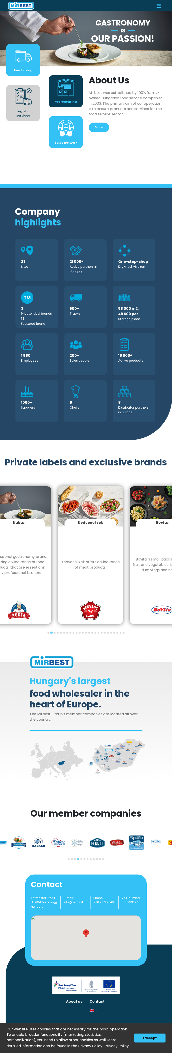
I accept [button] (150, 1038)
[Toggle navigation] (158, 5)
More (99, 127)
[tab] (48, 633)
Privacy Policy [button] (117, 1046)
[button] (126, 1010)
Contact (97, 1001)
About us (74, 1001)
